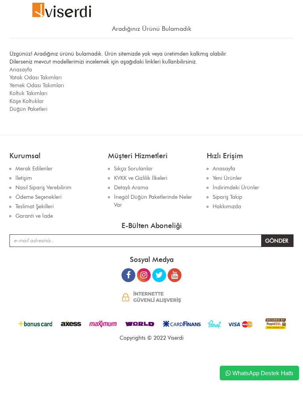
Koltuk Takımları (28, 93)
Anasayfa (20, 69)
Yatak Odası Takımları (35, 77)
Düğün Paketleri (28, 109)
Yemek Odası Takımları (36, 85)
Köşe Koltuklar (26, 101)
